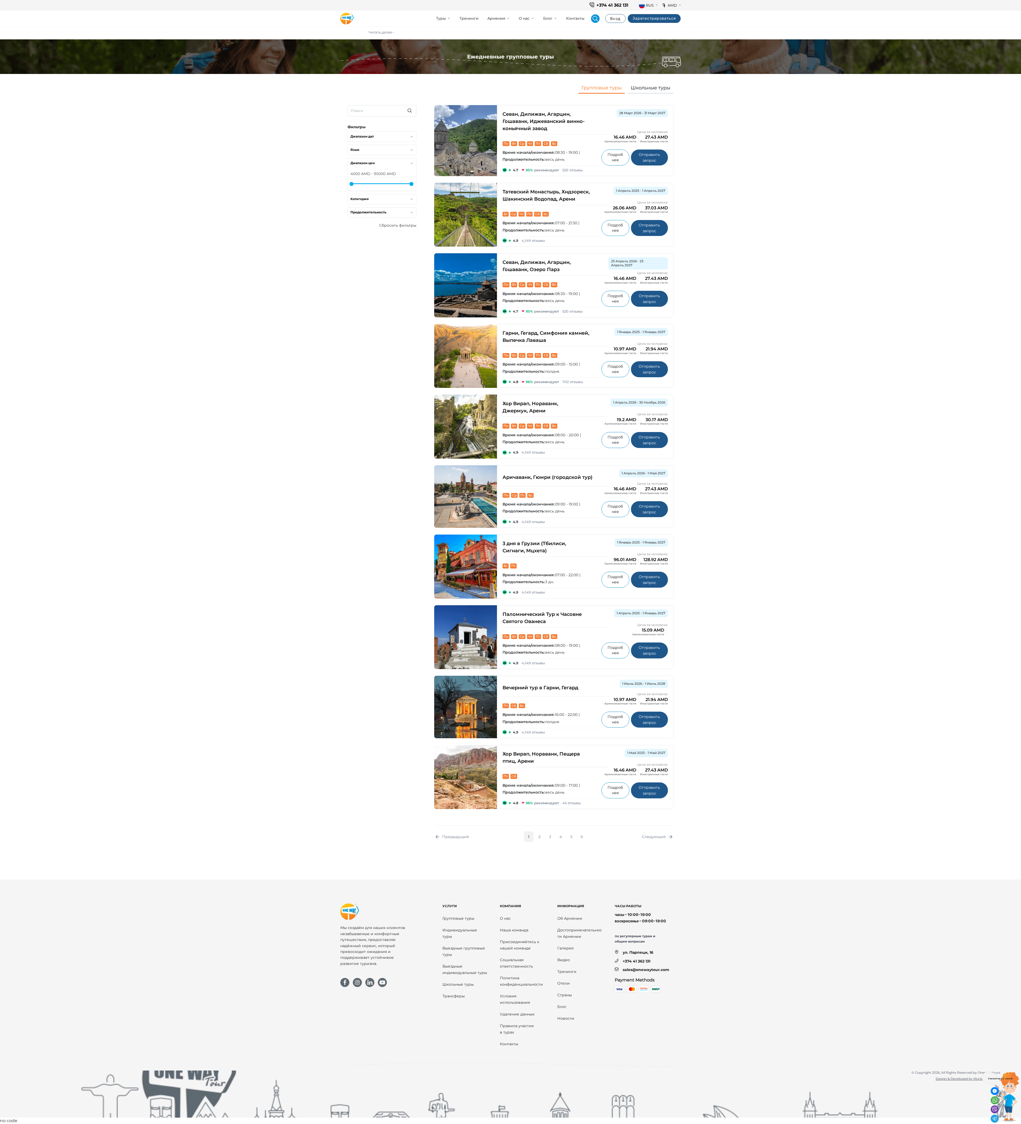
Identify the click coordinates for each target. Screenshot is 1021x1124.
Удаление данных (517, 1014)
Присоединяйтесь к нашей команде (519, 945)
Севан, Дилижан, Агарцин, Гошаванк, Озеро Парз (537, 265)
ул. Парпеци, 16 (638, 952)
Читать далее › (381, 32)
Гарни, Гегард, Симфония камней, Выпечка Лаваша (546, 336)
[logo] (347, 18)
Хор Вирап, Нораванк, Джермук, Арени (530, 407)
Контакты (575, 18)
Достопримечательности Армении (579, 933)
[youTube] (382, 982)
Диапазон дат (362, 136)
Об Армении (569, 918)
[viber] (995, 1109)
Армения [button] (496, 18)
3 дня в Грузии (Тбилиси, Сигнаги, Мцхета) (534, 547)
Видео (563, 959)
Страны (564, 995)
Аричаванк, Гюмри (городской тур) (547, 477)
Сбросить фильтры (397, 225)
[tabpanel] (510, 472)
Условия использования (515, 999)
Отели (563, 983)
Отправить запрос (653, 157)
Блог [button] (548, 18)
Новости (565, 1018)
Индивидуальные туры (459, 933)
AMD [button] (672, 5)
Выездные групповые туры (463, 951)
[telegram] (995, 1119)
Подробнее (618, 157)
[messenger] (995, 1091)
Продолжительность (368, 212)
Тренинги (469, 18)
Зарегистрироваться (654, 18)
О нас (505, 918)
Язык (354, 150)
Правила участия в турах (517, 1029)
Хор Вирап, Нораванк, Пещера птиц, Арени (541, 757)
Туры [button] (441, 18)
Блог (562, 1006)
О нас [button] (524, 18)
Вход (615, 18)
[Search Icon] (595, 18)
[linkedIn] (369, 982)
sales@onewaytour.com (646, 969)
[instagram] (357, 982)
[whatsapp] (995, 1100)
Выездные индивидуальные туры (464, 969)
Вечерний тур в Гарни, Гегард (540, 688)
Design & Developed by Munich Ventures (968, 1079)
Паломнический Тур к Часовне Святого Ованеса (542, 617)
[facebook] (344, 982)
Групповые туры (458, 918)
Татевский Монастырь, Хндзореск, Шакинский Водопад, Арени (546, 195)
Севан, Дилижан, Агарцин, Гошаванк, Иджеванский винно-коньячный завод (544, 121)
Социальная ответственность (516, 963)
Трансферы (453, 996)
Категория (359, 199)
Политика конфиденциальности (521, 981)
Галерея (565, 948)
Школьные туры (458, 984)
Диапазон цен (362, 163)
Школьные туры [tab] (650, 88)
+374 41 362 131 (612, 5)
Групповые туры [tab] (601, 88)
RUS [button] (650, 5)
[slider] (351, 184)
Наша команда (514, 930)
